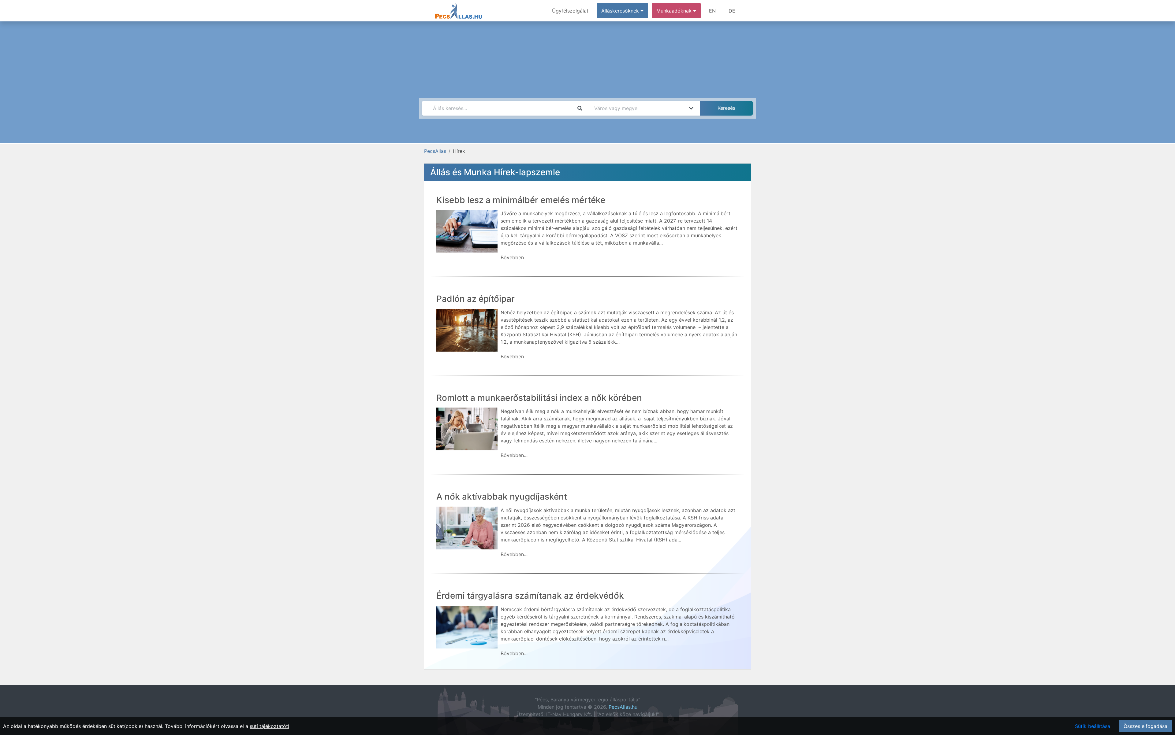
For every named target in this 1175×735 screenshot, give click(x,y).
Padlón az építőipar (475, 299)
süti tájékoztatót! (269, 726)
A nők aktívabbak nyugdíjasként (501, 496)
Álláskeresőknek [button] (620, 11)
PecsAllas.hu (623, 707)
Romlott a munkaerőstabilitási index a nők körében (539, 398)
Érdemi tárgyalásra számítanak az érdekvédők (530, 595)
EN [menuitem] (712, 11)
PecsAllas (435, 151)
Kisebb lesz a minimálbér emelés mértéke (520, 200)
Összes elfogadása (1145, 726)
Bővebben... (514, 257)
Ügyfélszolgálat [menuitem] (570, 11)
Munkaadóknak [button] (674, 11)
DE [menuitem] (732, 11)
